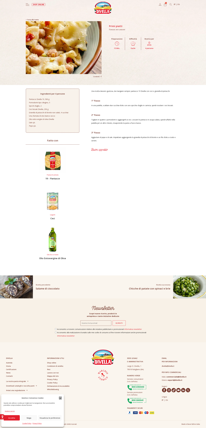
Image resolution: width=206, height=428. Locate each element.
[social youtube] (178, 390)
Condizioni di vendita (55, 366)
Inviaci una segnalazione (15, 390)
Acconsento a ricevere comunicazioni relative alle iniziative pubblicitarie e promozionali (99, 329)
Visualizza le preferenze (50, 418)
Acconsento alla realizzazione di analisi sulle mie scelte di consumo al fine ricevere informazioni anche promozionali (101, 334)
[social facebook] (164, 390)
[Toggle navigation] (27, 4)
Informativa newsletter (133, 329)
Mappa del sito (53, 376)
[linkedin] (183, 390)
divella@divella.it (168, 366)
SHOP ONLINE (38, 4)
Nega (29, 418)
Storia (8, 366)
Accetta (11, 418)
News (8, 373)
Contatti (9, 376)
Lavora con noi (53, 373)
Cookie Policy (26, 423)
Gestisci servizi (10, 411)
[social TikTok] (174, 390)
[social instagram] (169, 390)
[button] (60, 398)
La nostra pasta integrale (16, 381)
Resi (48, 369)
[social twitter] (188, 390)
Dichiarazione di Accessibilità (58, 386)
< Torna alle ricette (32, 20)
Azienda (9, 363)
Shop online (51, 363)
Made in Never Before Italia (191, 424)
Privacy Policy (37, 423)
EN (178, 4)
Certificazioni (11, 369)
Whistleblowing (53, 389)
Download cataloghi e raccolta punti (20, 386)
